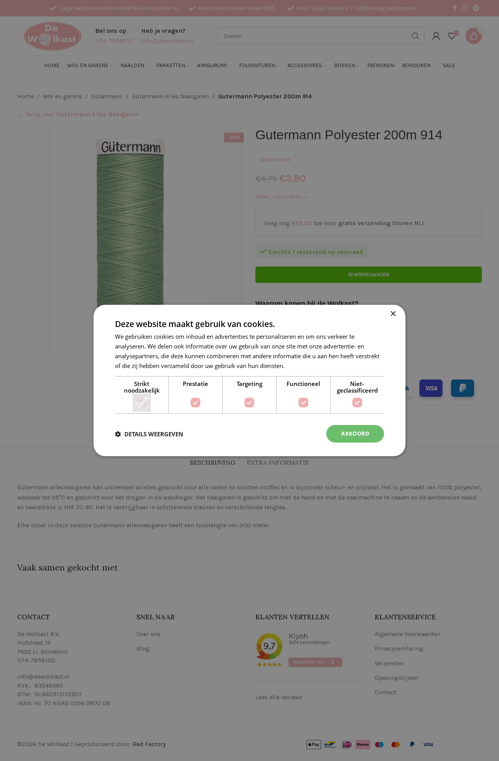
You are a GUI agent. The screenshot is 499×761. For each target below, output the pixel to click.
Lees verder (301, 366)
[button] (149, 433)
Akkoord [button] (355, 433)
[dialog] (249, 380)
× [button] (393, 314)
